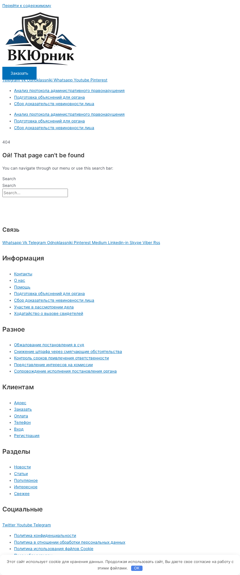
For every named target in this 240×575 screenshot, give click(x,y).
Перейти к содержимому (26, 5)
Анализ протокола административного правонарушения (69, 90)
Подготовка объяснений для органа (49, 97)
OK (136, 568)
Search (9, 178)
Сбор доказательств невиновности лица (54, 103)
